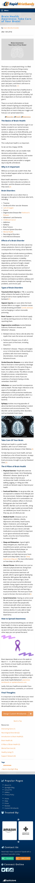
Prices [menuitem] (7, 803)
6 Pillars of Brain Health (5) (10, 744)
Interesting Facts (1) (8, 729)
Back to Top (17, 721)
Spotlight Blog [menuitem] (9, 788)
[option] (9, 830)
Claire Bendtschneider (11, 28)
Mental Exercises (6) (8, 748)
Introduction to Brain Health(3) (12, 737)
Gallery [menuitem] (7, 792)
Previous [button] (17, 818)
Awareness (27, 117)
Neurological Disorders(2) (10, 733)
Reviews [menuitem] (7, 806)
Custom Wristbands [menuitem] (12, 808)
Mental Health (8, 232)
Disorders (10, 117)
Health (18, 117)
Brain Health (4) (6, 740)
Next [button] (17, 841)
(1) (18, 86)
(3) (9, 299)
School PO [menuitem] (8, 790)
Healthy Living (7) (7, 752)
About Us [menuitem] (8, 785)
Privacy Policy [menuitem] (9, 795)
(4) (32, 449)
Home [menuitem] (7, 799)
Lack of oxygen (8, 208)
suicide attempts (27, 308)
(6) (31, 594)
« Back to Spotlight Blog (9, 769)
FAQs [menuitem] (6, 801)
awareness (7, 765)
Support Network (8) (8, 756)
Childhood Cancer (9, 220)
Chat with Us (9, 858)
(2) (10, 187)
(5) (6, 462)
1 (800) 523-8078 (25, 858)
